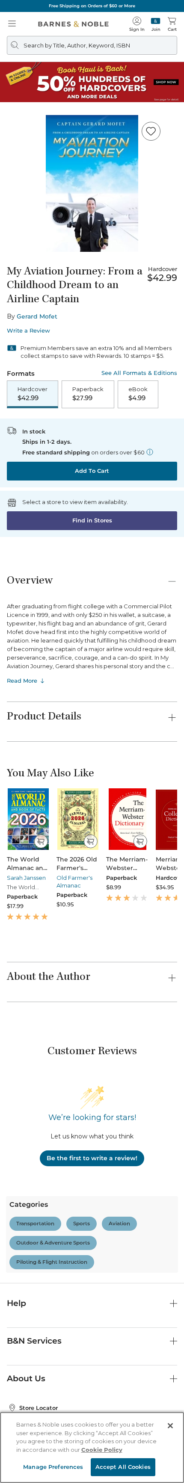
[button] (92, 741)
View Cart (161, 1409)
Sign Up (20, 1457)
